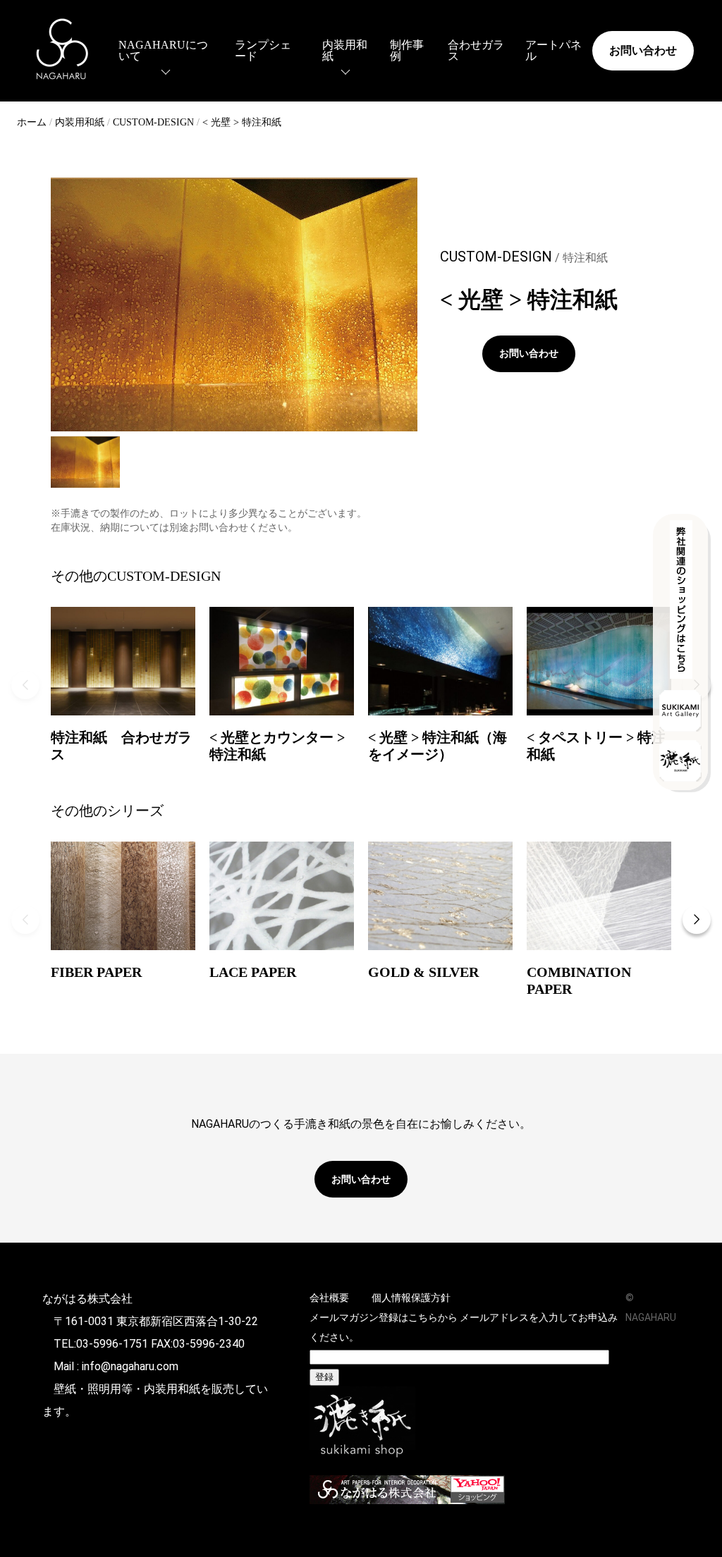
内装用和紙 (344, 50)
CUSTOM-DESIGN (153, 122)
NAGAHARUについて (163, 50)
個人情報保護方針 (411, 1297)
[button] (25, 685)
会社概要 (329, 1297)
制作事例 (407, 50)
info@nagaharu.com (130, 1366)
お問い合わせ (643, 50)
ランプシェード (263, 50)
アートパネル (553, 50)
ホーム (32, 122)
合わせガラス (476, 50)
